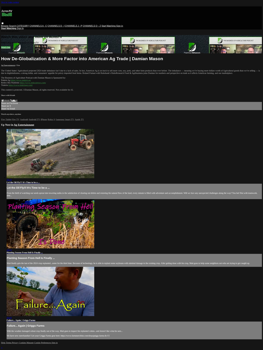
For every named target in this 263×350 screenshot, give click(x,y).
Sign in (119, 26)
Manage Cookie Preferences (39, 343)
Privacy (15, 343)
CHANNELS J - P (73, 26)
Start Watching (109, 26)
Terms (9, 343)
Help (3, 343)
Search (13, 26)
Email (14, 100)
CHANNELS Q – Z (92, 26)
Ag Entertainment (8, 65)
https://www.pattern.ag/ (21, 80)
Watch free (5, 47)
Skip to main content (10, 2)
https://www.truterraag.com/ (20, 85)
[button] (2, 23)
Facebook (5, 100)
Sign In (20, 28)
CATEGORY (23, 26)
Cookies (23, 343)
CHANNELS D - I (56, 26)
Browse (5, 26)
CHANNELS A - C (38, 26)
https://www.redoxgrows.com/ (33, 83)
